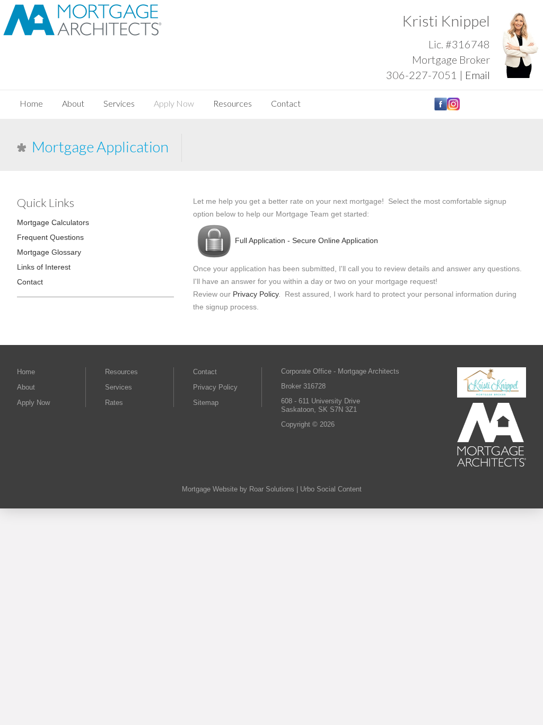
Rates (114, 403)
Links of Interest (44, 267)
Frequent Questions (50, 237)
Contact (286, 103)
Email (477, 74)
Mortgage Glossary (49, 252)
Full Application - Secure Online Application (306, 240)
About (73, 103)
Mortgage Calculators (53, 222)
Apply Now (174, 103)
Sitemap (205, 403)
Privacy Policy (255, 294)
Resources (232, 103)
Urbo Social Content (331, 489)
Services (119, 103)
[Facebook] (440, 108)
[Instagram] (453, 108)
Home (31, 103)
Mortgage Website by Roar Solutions (238, 489)
